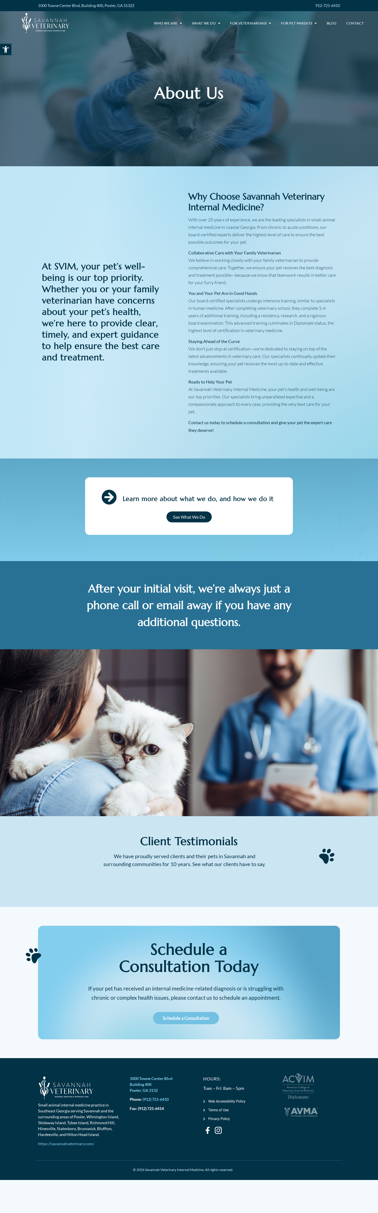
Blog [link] (331, 23)
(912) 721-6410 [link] (156, 1099)
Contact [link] (355, 23)
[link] (5, 49)
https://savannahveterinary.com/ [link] (66, 1143)
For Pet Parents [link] (296, 23)
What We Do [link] (204, 23)
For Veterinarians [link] (248, 23)
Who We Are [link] (166, 23)
